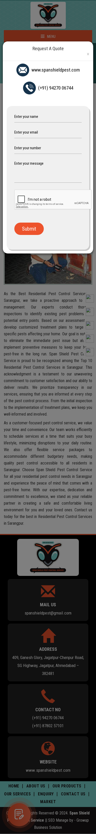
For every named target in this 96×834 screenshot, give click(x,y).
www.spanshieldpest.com (55, 70)
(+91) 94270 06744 (55, 88)
